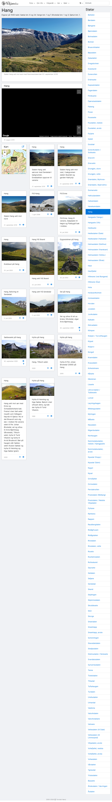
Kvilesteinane (93, 368)
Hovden (91, 303)
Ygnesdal (91, 770)
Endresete (92, 80)
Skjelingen (92, 595)
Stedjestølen (93, 649)
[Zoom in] (79, 128)
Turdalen (91, 692)
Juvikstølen (92, 314)
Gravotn (91, 158)
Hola (90, 287)
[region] (42, 112)
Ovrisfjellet (92, 479)
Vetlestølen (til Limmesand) (94, 736)
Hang (90, 212)
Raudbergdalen (94, 524)
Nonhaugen (92, 436)
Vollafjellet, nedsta (95, 748)
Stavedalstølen (94, 643)
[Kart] (47, 186)
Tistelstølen (92, 675)
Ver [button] (58, 3)
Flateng (91, 106)
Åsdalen (91, 791)
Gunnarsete (92, 190)
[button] (81, 3)
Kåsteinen (92, 379)
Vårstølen (92, 764)
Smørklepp (92, 627)
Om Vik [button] (40, 3)
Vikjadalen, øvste (95, 743)
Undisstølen (93, 697)
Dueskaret (92, 69)
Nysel (90, 473)
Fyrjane (91, 133)
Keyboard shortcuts (44, 136)
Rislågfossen (93, 530)
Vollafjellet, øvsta (95, 754)
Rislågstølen (93, 535)
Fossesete (92, 117)
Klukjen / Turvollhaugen (97, 336)
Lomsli (90, 398)
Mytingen (92, 414)
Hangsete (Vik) (94, 222)
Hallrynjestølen (94, 195)
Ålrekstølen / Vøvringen (97, 786)
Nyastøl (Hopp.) (94, 457)
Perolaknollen (93, 489)
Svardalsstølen (94, 659)
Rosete (91, 551)
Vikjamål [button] (50, 3)
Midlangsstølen (94, 409)
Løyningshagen (94, 403)
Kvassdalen (92, 363)
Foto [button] (31, 3)
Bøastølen (92, 53)
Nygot (90, 468)
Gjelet (90, 139)
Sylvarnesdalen (94, 665)
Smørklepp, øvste (95, 632)
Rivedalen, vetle (94, 546)
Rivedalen (92, 541)
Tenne (90, 670)
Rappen (91, 519)
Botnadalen (92, 36)
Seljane (91, 578)
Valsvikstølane (94, 719)
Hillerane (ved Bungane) (98, 276)
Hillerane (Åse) (94, 282)
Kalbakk (91, 320)
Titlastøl (91, 681)
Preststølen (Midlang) (97, 495)
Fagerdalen (92, 90)
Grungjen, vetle (94, 174)
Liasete (91, 384)
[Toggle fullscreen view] (79, 92)
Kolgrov (91, 347)
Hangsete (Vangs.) (95, 217)
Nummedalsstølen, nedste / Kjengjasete (96, 442)
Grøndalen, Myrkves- (96, 179)
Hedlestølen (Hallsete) (97, 239)
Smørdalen (92, 622)
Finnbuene (92, 96)
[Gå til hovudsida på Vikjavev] (10, 3)
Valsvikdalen (93, 713)
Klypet (90, 341)
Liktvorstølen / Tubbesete (94, 391)
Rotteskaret (93, 562)
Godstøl (91, 144)
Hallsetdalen (93, 201)
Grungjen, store (94, 168)
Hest (90, 266)
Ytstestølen (92, 775)
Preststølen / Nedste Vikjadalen (96, 501)
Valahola (91, 708)
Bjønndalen (92, 31)
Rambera (91, 514)
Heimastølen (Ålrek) (96, 260)
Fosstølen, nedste (95, 123)
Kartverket (23, 173)
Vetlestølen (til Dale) (96, 729)
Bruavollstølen (94, 47)
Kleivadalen (92, 325)
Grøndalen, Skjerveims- (97, 185)
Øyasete (91, 781)
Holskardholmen (94, 293)
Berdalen (91, 20)
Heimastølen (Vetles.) (97, 255)
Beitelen (91, 15)
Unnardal (91, 702)
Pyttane (91, 508)
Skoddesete (93, 605)
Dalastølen (92, 58)
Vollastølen (92, 759)
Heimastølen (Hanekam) (98, 249)
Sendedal (92, 584)
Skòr (90, 611)
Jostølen (91, 309)
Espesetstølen (94, 85)
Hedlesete (92, 228)
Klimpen (91, 330)
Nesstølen (92, 425)
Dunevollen (92, 74)
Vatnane (91, 724)
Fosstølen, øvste (94, 128)
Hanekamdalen (94, 206)
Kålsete (91, 374)
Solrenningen (93, 638)
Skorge (91, 616)
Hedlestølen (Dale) (95, 233)
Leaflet (16, 173)
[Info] (51, 186)
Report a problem (77, 136)
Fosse (90, 112)
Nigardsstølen (93, 430)
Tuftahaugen (93, 686)
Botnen (91, 42)
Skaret (90, 589)
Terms (70, 136)
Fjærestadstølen (94, 101)
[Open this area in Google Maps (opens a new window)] (6, 135)
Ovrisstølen (92, 484)
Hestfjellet (92, 271)
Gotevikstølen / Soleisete (94, 151)
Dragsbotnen (93, 63)
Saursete (91, 568)
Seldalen (91, 573)
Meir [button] (66, 3)
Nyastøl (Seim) (94, 462)
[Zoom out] (79, 132)
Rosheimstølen (94, 557)
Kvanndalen (92, 357)
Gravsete (91, 163)
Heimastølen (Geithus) (97, 244)
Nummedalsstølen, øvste (95, 450)
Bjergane (91, 26)
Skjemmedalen (94, 600)
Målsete (91, 419)
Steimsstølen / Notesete (98, 654)
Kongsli (91, 352)
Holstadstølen (93, 298)
